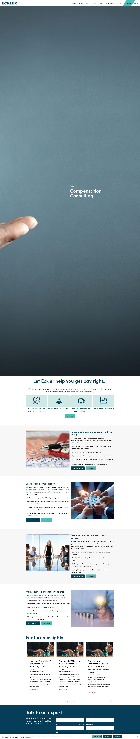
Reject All (107, 736)
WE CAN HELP (70, 416)
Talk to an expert (77, 468)
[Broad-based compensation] (59, 401)
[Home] (9, 3)
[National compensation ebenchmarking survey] (36, 401)
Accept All (118, 736)
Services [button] (81, 3)
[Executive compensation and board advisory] (81, 401)
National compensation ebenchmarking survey (36, 409)
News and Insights (111, 3)
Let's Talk (129, 3)
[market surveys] (103, 401)
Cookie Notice (28, 737)
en (135, 3)
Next (111, 701)
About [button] (74, 3)
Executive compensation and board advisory (81, 409)
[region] (70, 736)
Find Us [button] (101, 3)
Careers (95, 3)
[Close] (137, 736)
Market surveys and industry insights (103, 409)
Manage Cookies (97, 736)
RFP (87, 3)
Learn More (91, 468)
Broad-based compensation (58, 408)
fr (137, 3)
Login (121, 3)
